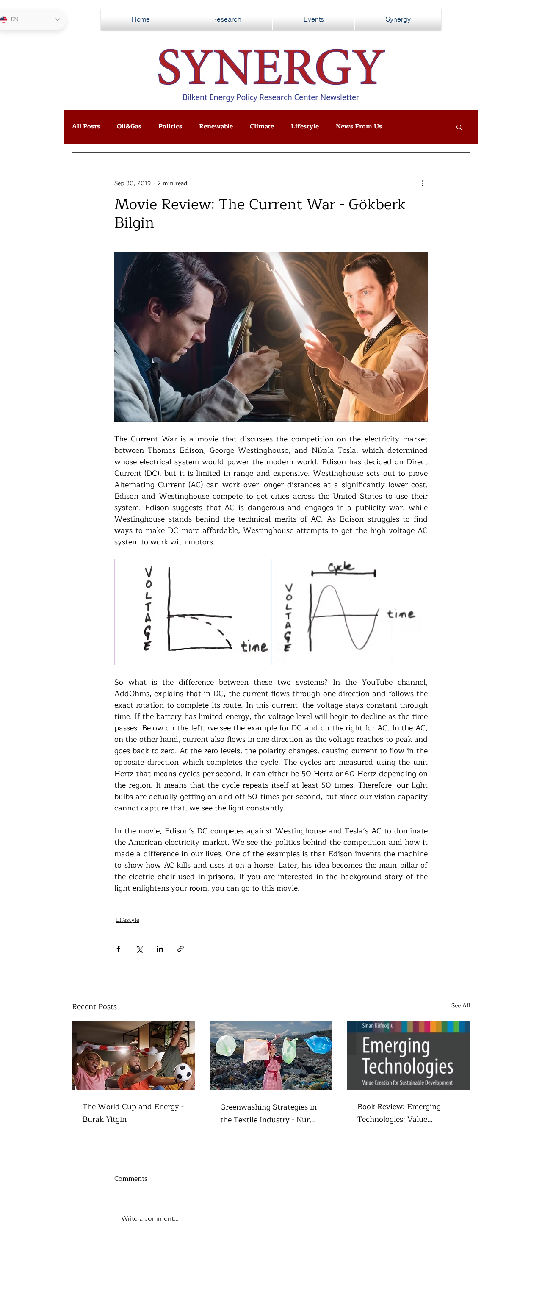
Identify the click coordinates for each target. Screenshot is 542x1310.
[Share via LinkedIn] (160, 949)
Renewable (216, 126)
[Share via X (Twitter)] (139, 949)
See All (460, 1005)
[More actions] (423, 183)
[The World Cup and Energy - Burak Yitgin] (133, 1055)
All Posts (86, 126)
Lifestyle (305, 126)
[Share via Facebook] (118, 949)
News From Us (359, 126)
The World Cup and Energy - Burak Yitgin (133, 1113)
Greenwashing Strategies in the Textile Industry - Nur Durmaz (268, 1113)
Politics (170, 126)
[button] (459, 126)
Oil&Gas (129, 126)
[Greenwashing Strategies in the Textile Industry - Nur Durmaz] (271, 1055)
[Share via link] (181, 949)
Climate (262, 126)
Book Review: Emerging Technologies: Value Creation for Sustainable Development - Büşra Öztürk (406, 1113)
